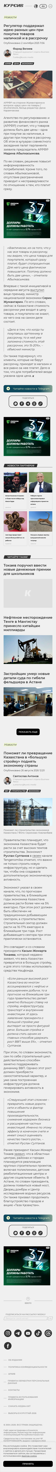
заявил (19, 1154)
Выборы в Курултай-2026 (22, 1413)
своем (36, 856)
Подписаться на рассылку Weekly (26, 1314)
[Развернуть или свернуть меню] (50, 6)
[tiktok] (38, 1333)
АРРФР (8, 64)
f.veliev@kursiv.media (23, 57)
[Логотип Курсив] (13, 5)
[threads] (48, 1333)
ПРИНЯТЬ (28, 1463)
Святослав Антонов (26, 776)
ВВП (6, 791)
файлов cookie (29, 1456)
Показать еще (28, 732)
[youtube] (28, 1333)
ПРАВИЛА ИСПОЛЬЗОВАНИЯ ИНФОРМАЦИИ (23, 1398)
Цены (16, 64)
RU (43, 6)
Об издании (15, 1360)
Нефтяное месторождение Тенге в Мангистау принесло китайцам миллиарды (28, 623)
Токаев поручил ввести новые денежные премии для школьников (27, 569)
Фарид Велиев (22, 48)
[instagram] (8, 1333)
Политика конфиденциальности (27, 1367)
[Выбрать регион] (36, 6)
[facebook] (8, 1346)
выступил (37, 290)
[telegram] (18, 1333)
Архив (11, 1374)
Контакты (14, 1390)
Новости (10, 17)
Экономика (27, 64)
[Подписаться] (50, 1318)
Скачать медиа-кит (19, 1406)
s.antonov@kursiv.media (24, 784)
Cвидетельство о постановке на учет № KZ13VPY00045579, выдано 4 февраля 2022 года (25, 1440)
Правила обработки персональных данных (28, 1382)
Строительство (18, 791)
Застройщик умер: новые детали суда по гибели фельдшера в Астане (27, 678)
